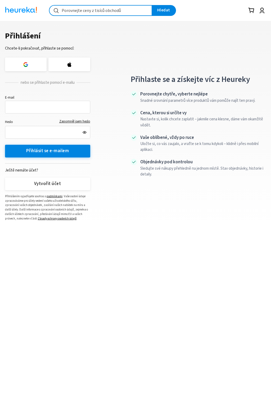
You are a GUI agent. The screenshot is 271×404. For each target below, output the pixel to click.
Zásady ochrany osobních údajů (57, 218)
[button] (47, 107)
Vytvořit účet (47, 184)
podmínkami (54, 196)
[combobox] (100, 10)
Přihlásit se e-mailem (47, 151)
